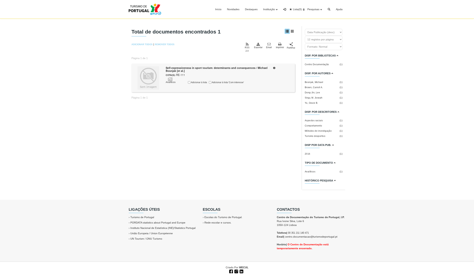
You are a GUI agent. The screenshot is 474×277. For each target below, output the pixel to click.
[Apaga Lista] (303, 9)
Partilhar (291, 47)
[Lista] (287, 31)
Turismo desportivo (324, 136)
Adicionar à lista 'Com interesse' (227, 82)
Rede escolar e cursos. (217, 222)
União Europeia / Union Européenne (151, 233)
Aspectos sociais (324, 120)
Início (218, 9)
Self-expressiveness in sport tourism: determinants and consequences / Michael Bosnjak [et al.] (217, 69)
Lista (297, 9)
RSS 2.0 (247, 49)
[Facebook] (230, 271)
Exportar (258, 47)
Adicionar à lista (198, 82)
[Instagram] (235, 271)
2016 (324, 154)
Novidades (233, 9)
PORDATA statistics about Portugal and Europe (157, 222)
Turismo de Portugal (142, 217)
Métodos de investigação (324, 131)
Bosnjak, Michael (324, 82)
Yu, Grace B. (324, 103)
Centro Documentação (324, 64)
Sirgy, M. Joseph (324, 97)
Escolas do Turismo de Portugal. (223, 217)
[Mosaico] (292, 31)
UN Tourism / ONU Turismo (146, 238)
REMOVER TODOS (164, 44)
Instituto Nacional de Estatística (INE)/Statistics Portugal (163, 227)
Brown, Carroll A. (324, 87)
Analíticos (324, 171)
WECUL (243, 267)
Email (269, 47)
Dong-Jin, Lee (324, 92)
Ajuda (339, 9)
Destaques (251, 9)
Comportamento (324, 125)
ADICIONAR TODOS (142, 44)
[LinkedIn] (241, 271)
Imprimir (280, 47)
